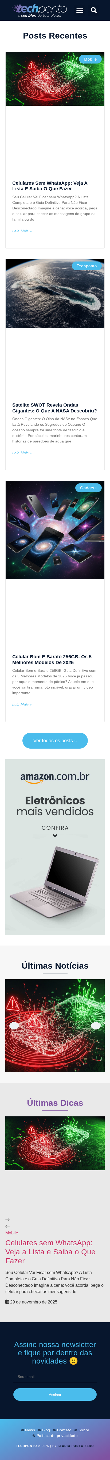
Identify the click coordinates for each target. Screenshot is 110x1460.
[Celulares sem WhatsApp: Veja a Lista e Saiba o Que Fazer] (55, 1025)
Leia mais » (22, 231)
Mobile (11, 1233)
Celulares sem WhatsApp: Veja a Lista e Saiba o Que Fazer (49, 186)
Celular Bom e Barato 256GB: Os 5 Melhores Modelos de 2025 (52, 659)
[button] (79, 10)
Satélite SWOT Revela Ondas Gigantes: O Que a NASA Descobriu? (54, 407)
